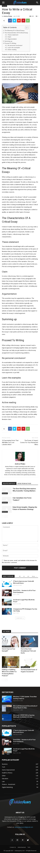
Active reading (12, 49)
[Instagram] (17, 840)
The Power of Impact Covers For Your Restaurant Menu (29, 442)
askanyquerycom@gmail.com (24, 827)
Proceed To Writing (10, 43)
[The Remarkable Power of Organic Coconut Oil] (29, 662)
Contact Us (13, 847)
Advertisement (22, 847)
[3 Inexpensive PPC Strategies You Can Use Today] (7, 611)
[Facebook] (12, 840)
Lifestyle (5, 667)
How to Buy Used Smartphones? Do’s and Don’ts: (28, 651)
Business (5, 493)
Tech (22, 646)
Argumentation (12, 39)
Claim (9, 37)
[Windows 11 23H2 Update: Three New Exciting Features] (7, 699)
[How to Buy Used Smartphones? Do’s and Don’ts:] (29, 641)
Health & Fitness (7, 646)
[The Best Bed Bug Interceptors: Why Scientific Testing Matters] (7, 491)
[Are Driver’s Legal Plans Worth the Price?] (7, 602)
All (19, 576)
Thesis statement (13, 35)
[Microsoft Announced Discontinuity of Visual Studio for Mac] (7, 708)
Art (28, 576)
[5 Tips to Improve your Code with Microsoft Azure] (7, 583)
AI (24, 576)
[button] (37, 2)
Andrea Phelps (8, 16)
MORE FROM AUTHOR (24, 483)
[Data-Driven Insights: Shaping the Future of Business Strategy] (7, 509)
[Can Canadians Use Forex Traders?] (7, 500)
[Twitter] (28, 840)
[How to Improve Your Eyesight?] (10, 641)
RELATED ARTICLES (9, 483)
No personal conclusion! (15, 45)
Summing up (8, 41)
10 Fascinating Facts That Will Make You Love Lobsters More (10, 442)
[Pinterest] (23, 840)
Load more (19, 618)
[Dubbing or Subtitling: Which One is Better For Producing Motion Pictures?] (10, 662)
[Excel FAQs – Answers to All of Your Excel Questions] (7, 593)
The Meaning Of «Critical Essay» (14, 30)
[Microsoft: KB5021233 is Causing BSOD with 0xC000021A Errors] (7, 717)
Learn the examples (14, 47)
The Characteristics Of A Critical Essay (16, 32)
